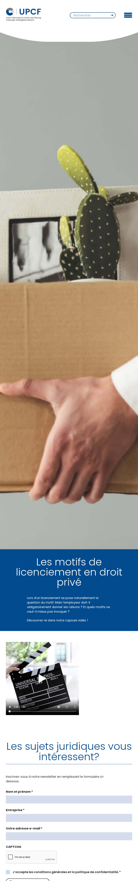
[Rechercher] (112, 15)
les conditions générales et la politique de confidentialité (73, 872)
